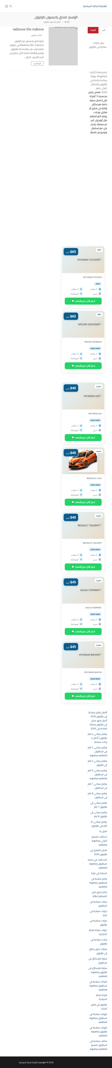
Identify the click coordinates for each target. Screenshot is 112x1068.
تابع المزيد (37, 63)
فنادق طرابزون (36, 35)
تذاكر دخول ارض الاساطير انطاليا (99, 894)
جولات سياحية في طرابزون (98, 922)
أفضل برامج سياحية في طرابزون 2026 (97, 714)
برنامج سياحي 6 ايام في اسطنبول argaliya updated (97, 774)
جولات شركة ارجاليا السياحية (98, 932)
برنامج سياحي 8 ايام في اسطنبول (97, 795)
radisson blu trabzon (28, 29)
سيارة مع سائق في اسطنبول (97, 960)
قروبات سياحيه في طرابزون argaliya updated (98, 1031)
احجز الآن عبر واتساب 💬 (83, 301)
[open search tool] (10, 6)
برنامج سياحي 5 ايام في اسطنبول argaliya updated (97, 751)
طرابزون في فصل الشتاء (99, 1006)
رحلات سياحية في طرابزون (99, 941)
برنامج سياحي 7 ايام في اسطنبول (97, 786)
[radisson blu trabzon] (63, 46)
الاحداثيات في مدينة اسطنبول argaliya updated (97, 863)
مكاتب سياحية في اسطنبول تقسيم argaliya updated (98, 1045)
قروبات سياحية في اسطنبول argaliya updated (98, 1018)
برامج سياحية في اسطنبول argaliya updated (98, 882)
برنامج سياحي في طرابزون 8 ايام (98, 814)
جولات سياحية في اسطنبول (98, 903)
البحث (93, 30)
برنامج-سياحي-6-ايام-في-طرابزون (98, 823)
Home (67, 22)
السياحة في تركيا (99, 873)
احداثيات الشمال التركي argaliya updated (99, 840)
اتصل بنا (103, 831)
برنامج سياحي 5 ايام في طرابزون (97, 763)
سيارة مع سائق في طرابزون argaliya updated (97, 972)
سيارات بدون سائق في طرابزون (98, 951)
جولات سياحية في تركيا (98, 913)
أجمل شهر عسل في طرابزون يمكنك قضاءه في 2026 (98, 724)
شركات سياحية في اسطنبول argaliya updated (98, 985)
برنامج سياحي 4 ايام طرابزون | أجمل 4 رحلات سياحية (97, 738)
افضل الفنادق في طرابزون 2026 (98, 852)
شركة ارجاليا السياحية (101, 997)
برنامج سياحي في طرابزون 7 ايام (98, 805)
